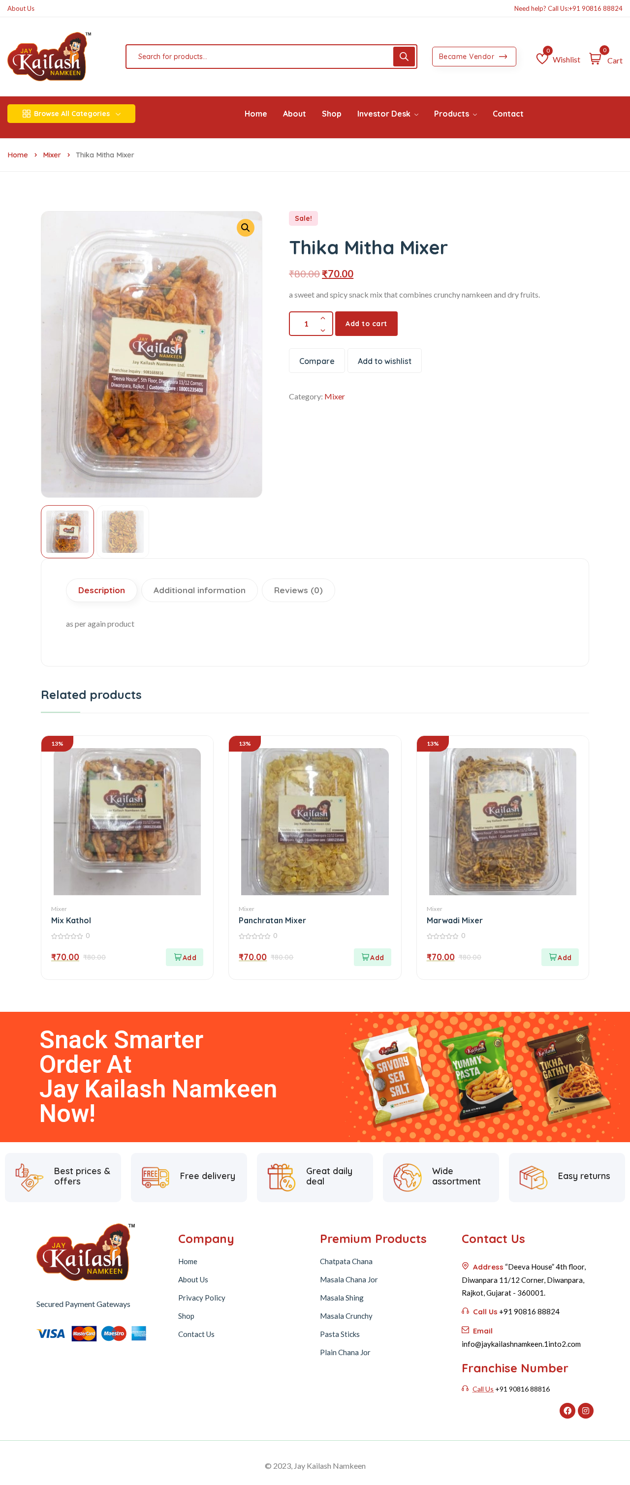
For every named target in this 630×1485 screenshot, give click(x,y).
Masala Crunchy (346, 1315)
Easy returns (584, 1176)
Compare (317, 361)
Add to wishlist (384, 361)
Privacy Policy (201, 1297)
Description (101, 590)
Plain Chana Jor (345, 1352)
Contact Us (196, 1334)
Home (17, 154)
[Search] (404, 56)
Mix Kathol (71, 920)
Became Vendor (468, 56)
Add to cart (366, 323)
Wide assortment (456, 1176)
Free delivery (207, 1176)
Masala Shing (342, 1297)
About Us (20, 8)
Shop (186, 1315)
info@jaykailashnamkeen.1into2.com (521, 1343)
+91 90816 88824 (596, 8)
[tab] (103, 590)
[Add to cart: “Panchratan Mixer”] (372, 957)
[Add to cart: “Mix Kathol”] (184, 957)
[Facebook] (567, 1411)
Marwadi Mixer (455, 920)
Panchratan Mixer (272, 920)
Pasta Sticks (340, 1334)
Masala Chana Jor (349, 1279)
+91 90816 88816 (522, 1389)
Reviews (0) (298, 590)
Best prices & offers (82, 1176)
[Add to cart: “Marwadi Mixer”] (560, 957)
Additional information (200, 590)
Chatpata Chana (346, 1261)
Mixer (52, 154)
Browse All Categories (72, 113)
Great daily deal (329, 1176)
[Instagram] (586, 1411)
